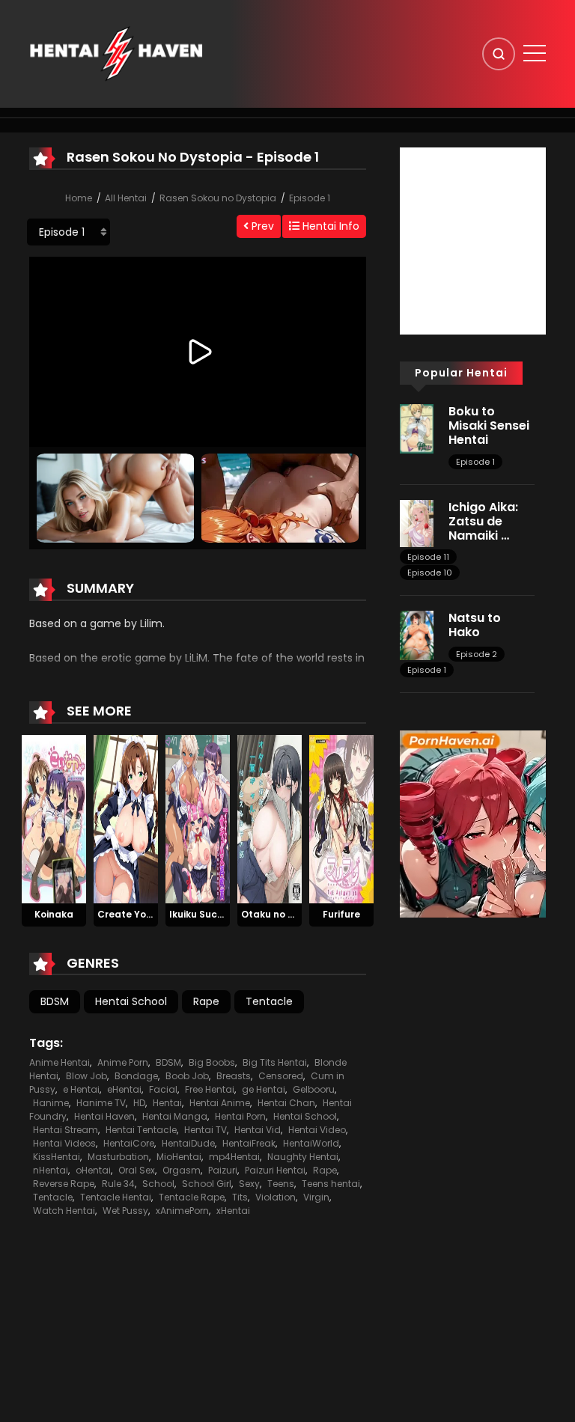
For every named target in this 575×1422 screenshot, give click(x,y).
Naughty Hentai (302, 1156)
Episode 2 (476, 654)
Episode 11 (428, 557)
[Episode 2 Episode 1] (68, 232)
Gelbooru (314, 1089)
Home (78, 198)
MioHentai (178, 1156)
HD (139, 1102)
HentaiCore (128, 1143)
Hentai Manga (174, 1116)
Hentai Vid (257, 1129)
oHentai (93, 1170)
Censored (280, 1075)
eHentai (124, 1089)
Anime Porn (122, 1062)
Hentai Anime (219, 1102)
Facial (163, 1089)
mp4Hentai (234, 1156)
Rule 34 (118, 1183)
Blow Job (86, 1075)
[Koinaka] (54, 818)
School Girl (206, 1183)
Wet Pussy (125, 1210)
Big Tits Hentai (275, 1062)
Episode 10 (429, 573)
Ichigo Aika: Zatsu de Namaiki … (483, 521)
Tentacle (269, 1001)
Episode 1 (309, 198)
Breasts (233, 1075)
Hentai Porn (240, 1116)
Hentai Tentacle (141, 1129)
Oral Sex (136, 1170)
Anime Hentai (59, 1062)
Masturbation (118, 1156)
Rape (206, 1001)
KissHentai (56, 1156)
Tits (240, 1197)
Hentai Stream (65, 1129)
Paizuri (222, 1170)
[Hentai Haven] (116, 53)
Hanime (51, 1102)
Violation (275, 1197)
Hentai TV (205, 1129)
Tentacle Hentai (115, 1197)
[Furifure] (341, 818)
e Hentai (81, 1089)
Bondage (136, 1075)
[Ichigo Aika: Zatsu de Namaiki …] (416, 522)
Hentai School (131, 1001)
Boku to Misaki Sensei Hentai (488, 425)
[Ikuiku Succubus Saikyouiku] (197, 818)
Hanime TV (101, 1102)
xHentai (233, 1210)
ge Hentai (263, 1089)
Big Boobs (212, 1062)
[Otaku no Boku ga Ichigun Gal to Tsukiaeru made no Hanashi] (269, 818)
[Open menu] (534, 53)
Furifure (341, 914)
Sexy (249, 1183)
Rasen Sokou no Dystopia (217, 198)
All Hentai (126, 198)
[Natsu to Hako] (416, 634)
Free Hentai (209, 1089)
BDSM (54, 1001)
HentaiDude (188, 1143)
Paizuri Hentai (275, 1170)
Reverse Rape (63, 1183)
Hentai (167, 1102)
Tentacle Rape (192, 1197)
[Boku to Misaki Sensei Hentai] (416, 428)
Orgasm (181, 1170)
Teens (280, 1183)
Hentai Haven (104, 1116)
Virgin (316, 1197)
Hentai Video (317, 1129)
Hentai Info (329, 226)
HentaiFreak (249, 1143)
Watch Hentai (64, 1210)
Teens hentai (331, 1183)
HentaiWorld (311, 1143)
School (158, 1183)
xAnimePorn (182, 1210)
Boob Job (187, 1075)
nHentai (50, 1170)
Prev (261, 226)
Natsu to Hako (474, 625)
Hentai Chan (286, 1102)
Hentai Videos (64, 1143)
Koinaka (53, 914)
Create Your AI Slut (143, 914)
